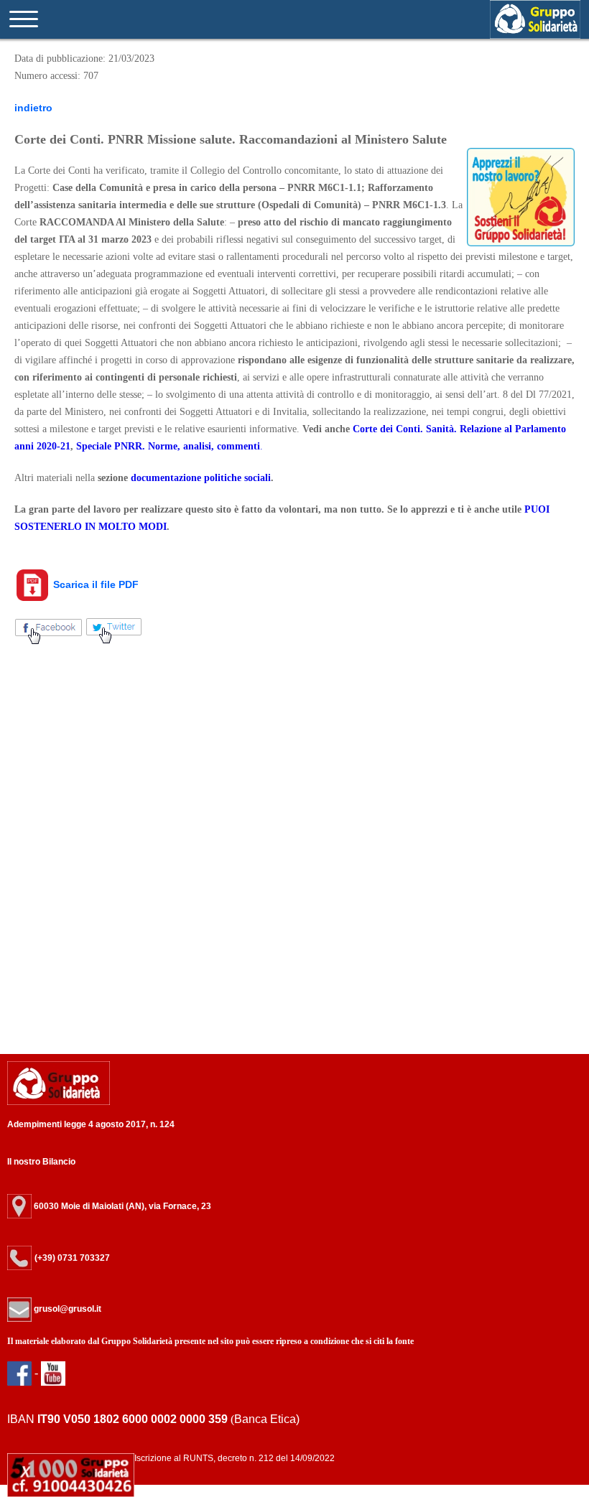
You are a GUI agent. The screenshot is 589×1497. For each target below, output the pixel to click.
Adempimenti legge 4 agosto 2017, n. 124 (91, 1124)
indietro (33, 107)
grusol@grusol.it (66, 1309)
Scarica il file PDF (94, 584)
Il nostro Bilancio (41, 1162)
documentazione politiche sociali (201, 477)
